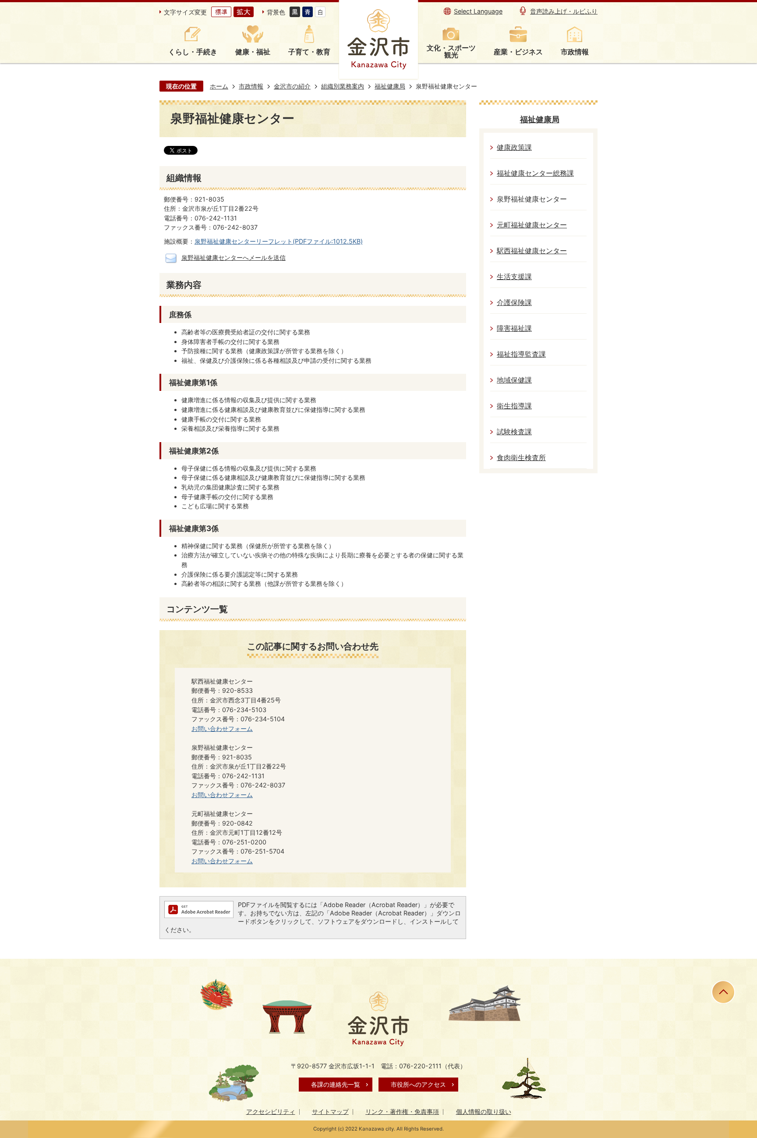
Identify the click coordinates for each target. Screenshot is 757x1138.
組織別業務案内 (342, 86)
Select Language (478, 11)
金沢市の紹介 (292, 86)
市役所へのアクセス (418, 1084)
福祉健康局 (390, 86)
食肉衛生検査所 (521, 458)
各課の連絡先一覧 (335, 1084)
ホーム (219, 86)
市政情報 (251, 86)
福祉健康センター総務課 (535, 173)
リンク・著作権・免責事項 (402, 1111)
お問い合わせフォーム (222, 728)
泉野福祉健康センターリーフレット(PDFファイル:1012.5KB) (279, 241)
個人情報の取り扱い (483, 1111)
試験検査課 (514, 432)
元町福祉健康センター (532, 225)
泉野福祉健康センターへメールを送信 (233, 257)
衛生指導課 (514, 406)
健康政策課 (514, 147)
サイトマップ (330, 1111)
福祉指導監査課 (521, 354)
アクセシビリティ (270, 1111)
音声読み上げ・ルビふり (564, 11)
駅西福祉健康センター (532, 251)
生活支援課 (514, 277)
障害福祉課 (514, 328)
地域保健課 (514, 380)
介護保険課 (514, 302)
